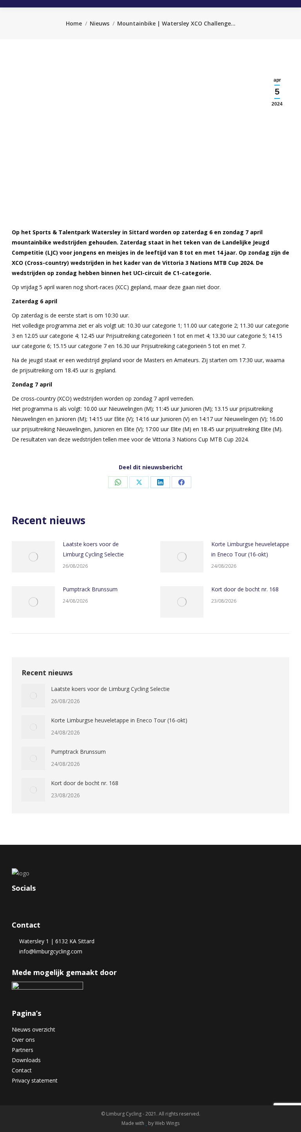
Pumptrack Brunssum (90, 589)
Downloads (26, 1060)
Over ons (23, 1039)
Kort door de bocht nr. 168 (245, 589)
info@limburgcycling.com (49, 951)
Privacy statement (35, 1080)
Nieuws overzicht (33, 1029)
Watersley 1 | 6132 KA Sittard (55, 941)
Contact (22, 1070)
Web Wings (167, 1123)
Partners (22, 1050)
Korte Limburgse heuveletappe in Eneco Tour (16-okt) (250, 549)
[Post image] (33, 556)
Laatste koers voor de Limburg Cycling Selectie (93, 549)
